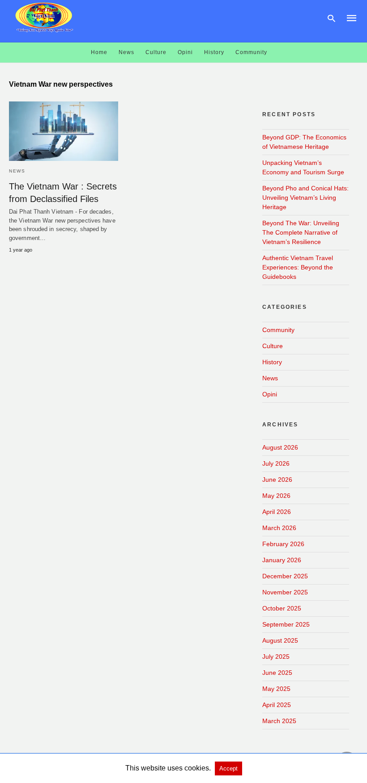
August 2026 (280, 447)
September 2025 (286, 624)
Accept (228, 768)
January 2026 (281, 560)
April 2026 (276, 511)
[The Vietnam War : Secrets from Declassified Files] (63, 131)
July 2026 (276, 463)
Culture (155, 52)
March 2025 (279, 720)
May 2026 (276, 495)
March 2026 (279, 527)
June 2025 (277, 672)
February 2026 (283, 543)
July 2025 (276, 656)
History (214, 52)
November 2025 (285, 592)
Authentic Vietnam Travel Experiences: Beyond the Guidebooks (297, 267)
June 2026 (277, 479)
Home (99, 52)
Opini (185, 52)
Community (251, 52)
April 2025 (276, 704)
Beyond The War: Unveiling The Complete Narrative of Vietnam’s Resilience (300, 232)
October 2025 (281, 608)
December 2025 (285, 576)
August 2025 (280, 640)
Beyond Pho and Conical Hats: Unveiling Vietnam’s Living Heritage (305, 197)
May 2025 (276, 688)
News (126, 52)
